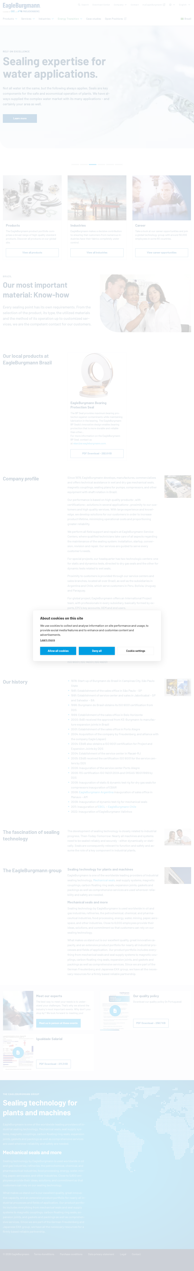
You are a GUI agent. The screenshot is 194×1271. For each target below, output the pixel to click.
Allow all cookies (58, 650)
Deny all (97, 650)
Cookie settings (135, 650)
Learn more (47, 639)
